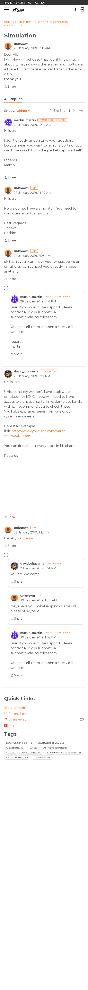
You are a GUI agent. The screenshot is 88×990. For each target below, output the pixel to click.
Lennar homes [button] (17, 757)
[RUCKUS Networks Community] (18, 9)
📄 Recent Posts (16, 714)
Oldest (22, 111)
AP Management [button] (55, 747)
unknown (21, 44)
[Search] (74, 9)
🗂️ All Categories (16, 708)
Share (10, 87)
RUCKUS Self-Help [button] (19, 742)
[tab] (13, 99)
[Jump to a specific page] (80, 110)
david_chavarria (26, 371)
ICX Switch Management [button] (64, 752)
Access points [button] (31, 752)
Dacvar (28, 538)
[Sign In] (82, 9)
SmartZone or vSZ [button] (51, 742)
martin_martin (25, 120)
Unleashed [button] (42, 757)
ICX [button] (33, 747)
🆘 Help (9, 725)
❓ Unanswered (44, 719)
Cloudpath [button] (14, 747)
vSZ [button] (11, 752)
